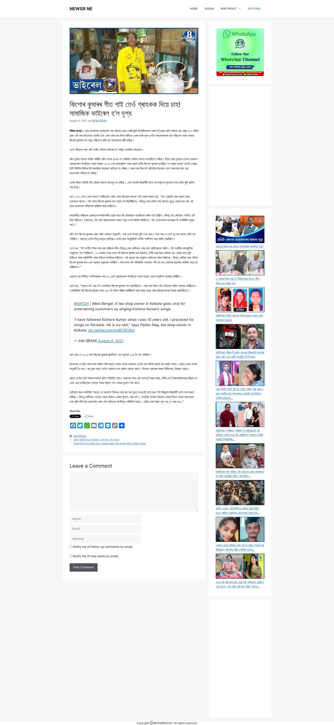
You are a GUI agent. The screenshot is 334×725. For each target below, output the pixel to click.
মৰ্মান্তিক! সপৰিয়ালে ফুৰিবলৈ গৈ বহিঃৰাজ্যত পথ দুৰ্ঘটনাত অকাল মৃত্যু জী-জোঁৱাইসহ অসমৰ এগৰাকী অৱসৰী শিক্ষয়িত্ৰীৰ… (239, 435)
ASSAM (209, 8)
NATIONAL (254, 8)
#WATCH (81, 303)
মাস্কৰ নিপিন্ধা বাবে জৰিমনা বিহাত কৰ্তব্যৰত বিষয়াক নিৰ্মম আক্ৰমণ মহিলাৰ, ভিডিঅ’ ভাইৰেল (110, 443)
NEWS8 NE (81, 8)
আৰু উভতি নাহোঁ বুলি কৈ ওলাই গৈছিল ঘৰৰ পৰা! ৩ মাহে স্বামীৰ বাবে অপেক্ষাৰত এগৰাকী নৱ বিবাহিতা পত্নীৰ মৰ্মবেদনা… (239, 393)
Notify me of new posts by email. (96, 556)
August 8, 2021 (110, 341)
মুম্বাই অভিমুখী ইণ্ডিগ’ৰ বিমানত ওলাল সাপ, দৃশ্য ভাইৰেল (96, 439)
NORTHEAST (229, 8)
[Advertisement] (240, 146)
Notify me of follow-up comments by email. (103, 546)
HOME (194, 8)
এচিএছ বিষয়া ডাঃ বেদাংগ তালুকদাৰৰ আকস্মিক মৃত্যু (239, 246)
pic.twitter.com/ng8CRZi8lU (111, 330)
